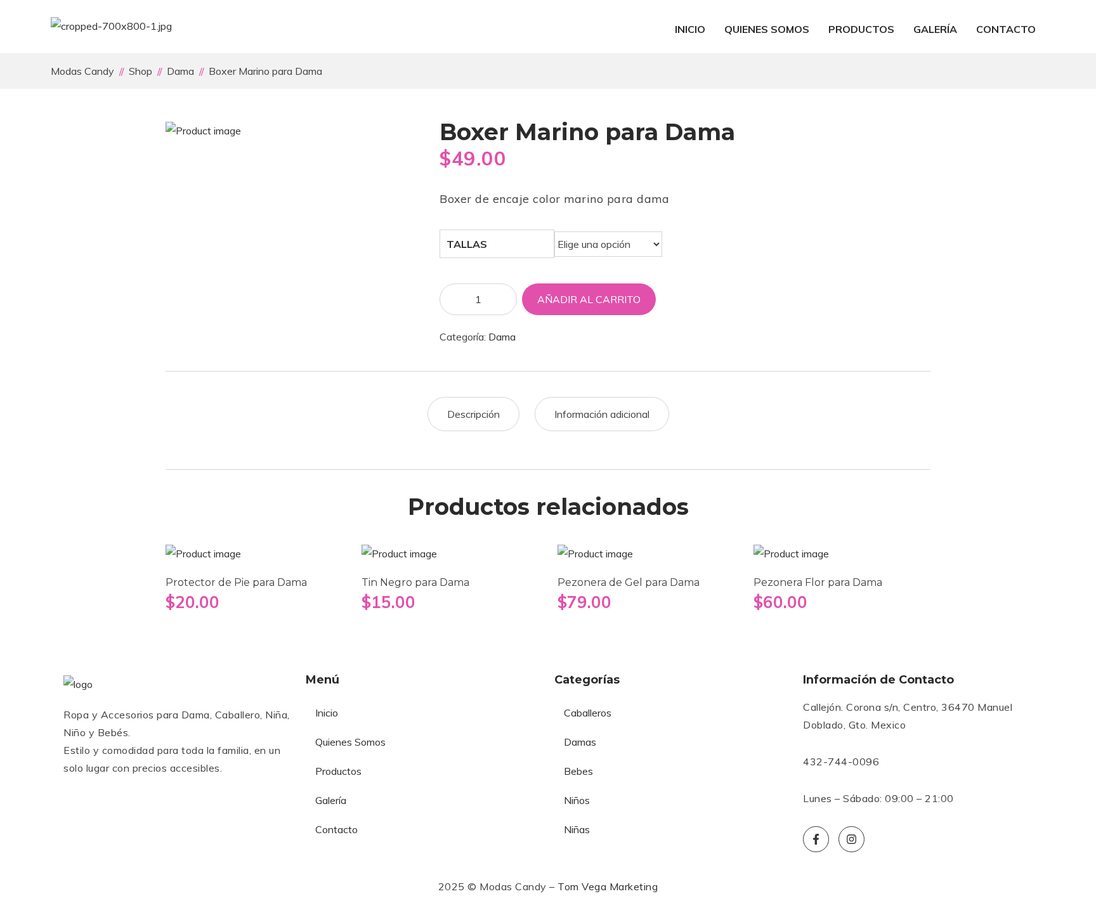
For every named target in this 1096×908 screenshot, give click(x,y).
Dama (502, 336)
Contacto (1006, 29)
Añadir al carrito (589, 299)
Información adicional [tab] (601, 414)
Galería (935, 29)
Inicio (690, 29)
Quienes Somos (766, 29)
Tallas (467, 244)
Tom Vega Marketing (608, 886)
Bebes (578, 771)
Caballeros (587, 712)
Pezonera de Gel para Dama (629, 582)
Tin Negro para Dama (415, 582)
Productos (861, 29)
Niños (577, 800)
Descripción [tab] (473, 414)
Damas (580, 742)
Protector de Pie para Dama (236, 582)
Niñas (577, 829)
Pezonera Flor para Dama (818, 582)
